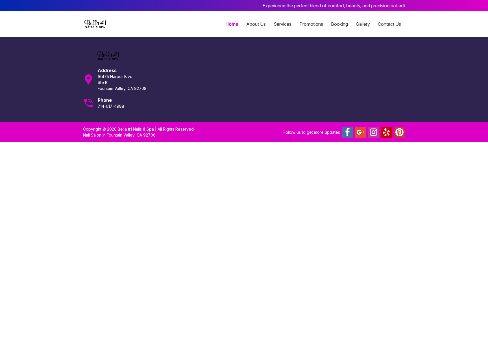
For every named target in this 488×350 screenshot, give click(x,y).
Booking (339, 24)
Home (231, 24)
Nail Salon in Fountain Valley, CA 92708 (119, 135)
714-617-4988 (111, 106)
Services (282, 24)
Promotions (311, 24)
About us (256, 24)
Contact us (389, 24)
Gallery (363, 24)
